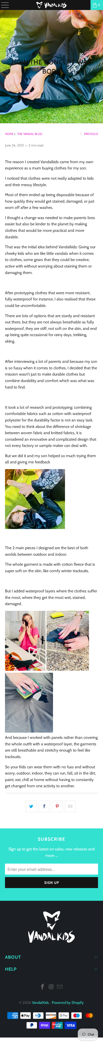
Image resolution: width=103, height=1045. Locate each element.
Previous (90, 134)
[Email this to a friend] (70, 806)
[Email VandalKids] (60, 987)
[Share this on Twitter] (31, 806)
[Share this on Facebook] (44, 806)
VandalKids (40, 1002)
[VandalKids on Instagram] (51, 987)
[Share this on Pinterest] (57, 806)
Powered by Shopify (68, 1002)
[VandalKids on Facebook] (42, 987)
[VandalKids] (51, 5)
